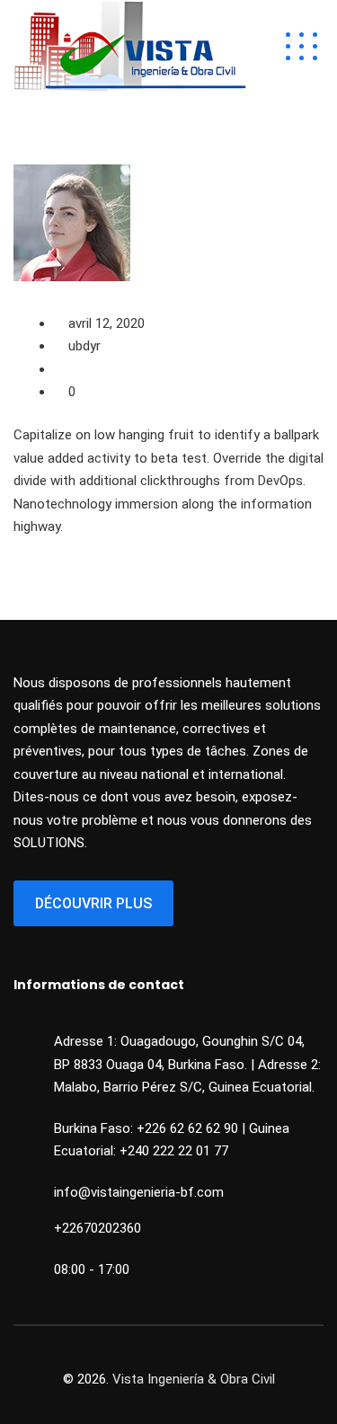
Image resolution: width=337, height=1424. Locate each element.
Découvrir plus (93, 903)
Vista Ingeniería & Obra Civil (193, 1379)
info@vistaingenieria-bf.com (139, 1192)
